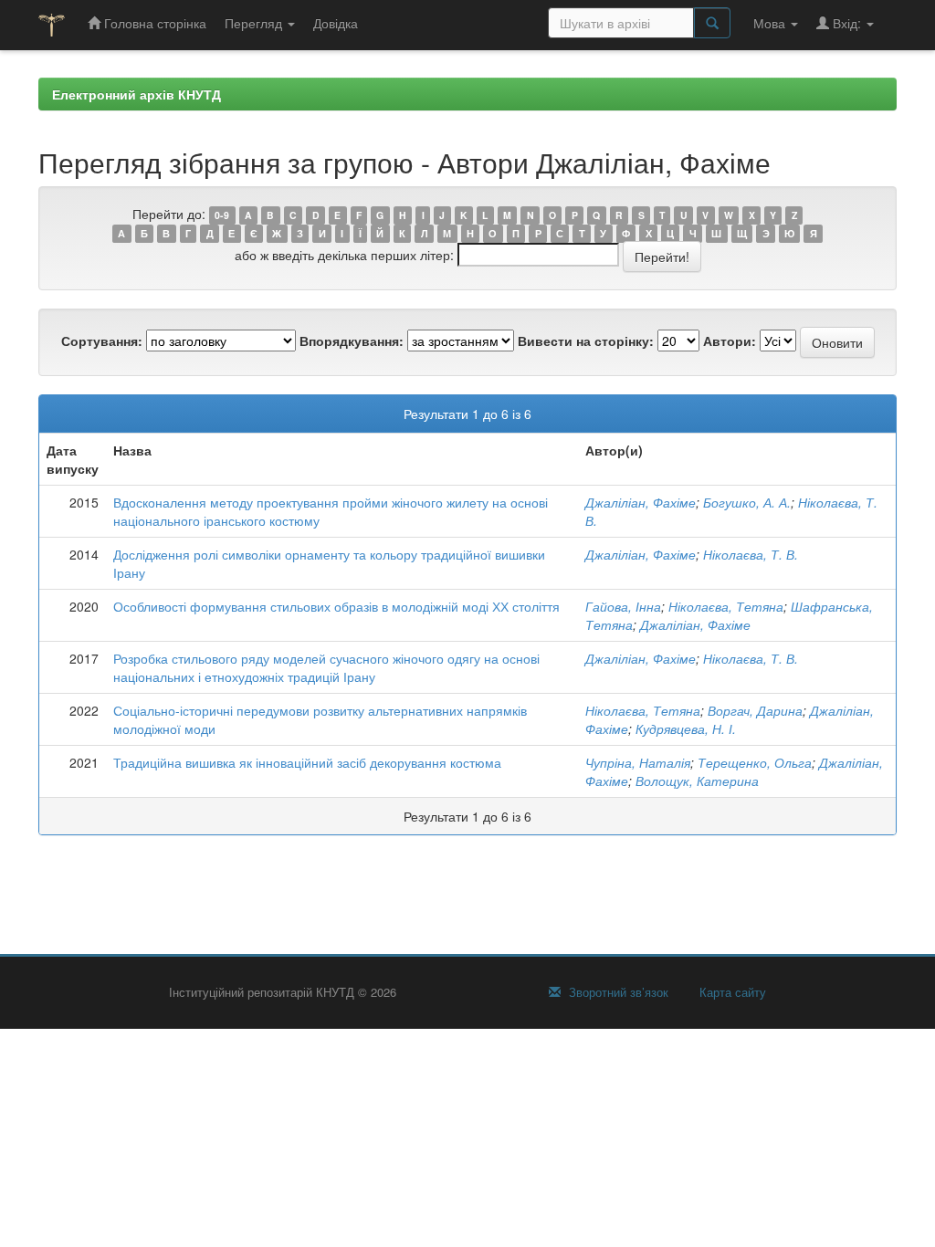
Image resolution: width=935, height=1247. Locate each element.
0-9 (222, 215)
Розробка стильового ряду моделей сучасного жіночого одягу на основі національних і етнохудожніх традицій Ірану (326, 667)
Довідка (335, 23)
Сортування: (101, 340)
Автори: (729, 340)
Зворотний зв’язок (616, 992)
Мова (771, 23)
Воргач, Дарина (755, 710)
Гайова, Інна (623, 606)
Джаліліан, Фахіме (640, 502)
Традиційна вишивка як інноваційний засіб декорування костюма (307, 762)
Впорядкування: (351, 340)
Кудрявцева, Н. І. (686, 728)
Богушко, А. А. (747, 502)
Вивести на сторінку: (586, 340)
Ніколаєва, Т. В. (750, 554)
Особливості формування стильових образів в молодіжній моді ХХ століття (336, 606)
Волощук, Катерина (697, 780)
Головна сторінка (153, 23)
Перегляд (255, 23)
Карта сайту (731, 992)
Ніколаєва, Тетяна (725, 606)
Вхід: (847, 23)
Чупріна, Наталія (637, 762)
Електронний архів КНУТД (136, 94)
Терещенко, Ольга (755, 762)
